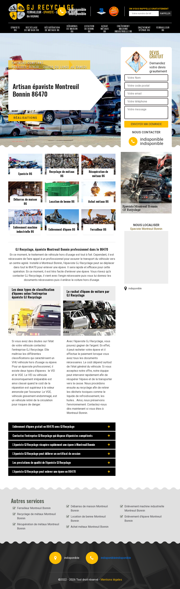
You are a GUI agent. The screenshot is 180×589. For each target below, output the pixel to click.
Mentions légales (111, 579)
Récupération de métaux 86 (52, 28)
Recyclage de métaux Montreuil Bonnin (36, 516)
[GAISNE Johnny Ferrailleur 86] (24, 11)
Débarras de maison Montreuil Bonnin (89, 508)
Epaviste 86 (15, 28)
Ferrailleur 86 (162, 28)
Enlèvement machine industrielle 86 (123, 28)
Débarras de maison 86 (72, 28)
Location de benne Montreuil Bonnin (88, 518)
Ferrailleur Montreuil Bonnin (34, 508)
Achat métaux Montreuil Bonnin (89, 526)
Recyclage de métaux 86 (31, 28)
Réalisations (25, 117)
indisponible (77, 9)
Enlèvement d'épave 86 (144, 28)
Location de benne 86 (89, 28)
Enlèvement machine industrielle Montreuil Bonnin (144, 508)
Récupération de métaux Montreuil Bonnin (38, 526)
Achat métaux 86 (105, 28)
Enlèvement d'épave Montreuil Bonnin (143, 518)
